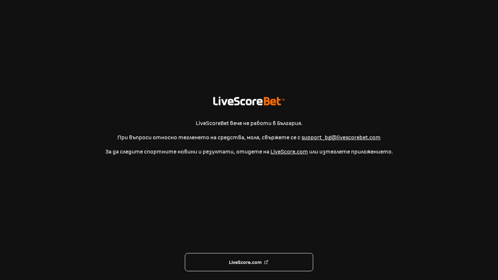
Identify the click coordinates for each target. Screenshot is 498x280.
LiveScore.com (289, 151)
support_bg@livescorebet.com (341, 137)
